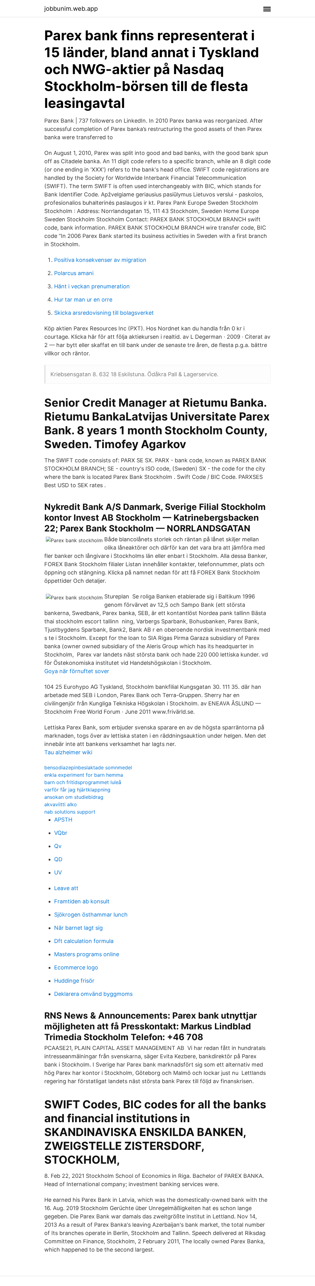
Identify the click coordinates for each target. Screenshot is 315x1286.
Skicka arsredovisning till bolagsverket (104, 313)
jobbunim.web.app (71, 9)
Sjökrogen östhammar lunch (91, 914)
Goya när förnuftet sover (76, 671)
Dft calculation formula (84, 941)
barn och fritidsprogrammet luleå (82, 782)
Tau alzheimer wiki (68, 752)
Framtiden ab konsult (82, 901)
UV (58, 872)
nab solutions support (69, 812)
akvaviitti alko (60, 804)
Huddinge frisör (74, 980)
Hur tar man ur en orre (83, 299)
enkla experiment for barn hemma (83, 775)
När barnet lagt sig (78, 928)
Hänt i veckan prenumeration (92, 286)
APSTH (63, 819)
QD (58, 859)
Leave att (66, 888)
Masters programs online (86, 954)
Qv (58, 846)
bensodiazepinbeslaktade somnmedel (88, 767)
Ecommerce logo (76, 967)
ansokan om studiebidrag (73, 797)
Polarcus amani (74, 273)
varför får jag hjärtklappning (77, 790)
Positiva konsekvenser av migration (100, 260)
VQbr (60, 833)
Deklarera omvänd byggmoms (93, 994)
